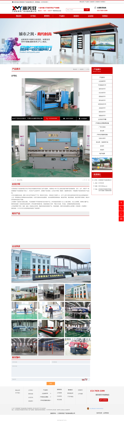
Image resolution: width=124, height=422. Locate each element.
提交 (51, 383)
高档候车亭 (102, 96)
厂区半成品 (70, 396)
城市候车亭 (102, 89)
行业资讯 (59, 396)
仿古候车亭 (102, 92)
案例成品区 (70, 393)
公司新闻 (59, 393)
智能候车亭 (102, 115)
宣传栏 (102, 146)
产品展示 (102, 77)
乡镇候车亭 (102, 108)
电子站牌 (102, 153)
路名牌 (102, 130)
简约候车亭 (102, 100)
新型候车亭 (102, 111)
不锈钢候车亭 (102, 85)
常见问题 (59, 399)
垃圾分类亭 (102, 138)
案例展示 (70, 389)
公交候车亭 (102, 81)
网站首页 (75, 69)
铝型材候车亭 (102, 104)
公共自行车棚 (102, 119)
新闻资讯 (49, 16)
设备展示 (82, 69)
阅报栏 (102, 149)
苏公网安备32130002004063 (96, 408)
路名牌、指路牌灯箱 (102, 142)
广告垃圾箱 (102, 127)
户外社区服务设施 (102, 134)
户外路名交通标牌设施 (102, 123)
